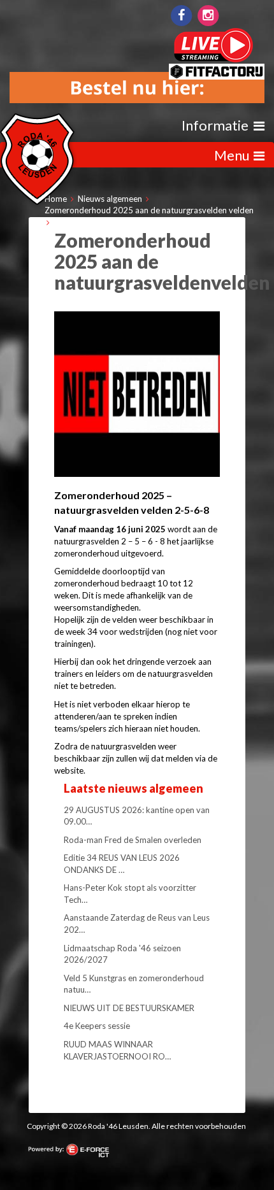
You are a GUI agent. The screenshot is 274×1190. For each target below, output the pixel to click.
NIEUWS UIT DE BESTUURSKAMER (129, 1008)
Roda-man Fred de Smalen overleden (132, 840)
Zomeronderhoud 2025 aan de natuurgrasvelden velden (149, 210)
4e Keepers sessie (97, 1026)
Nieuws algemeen (110, 199)
